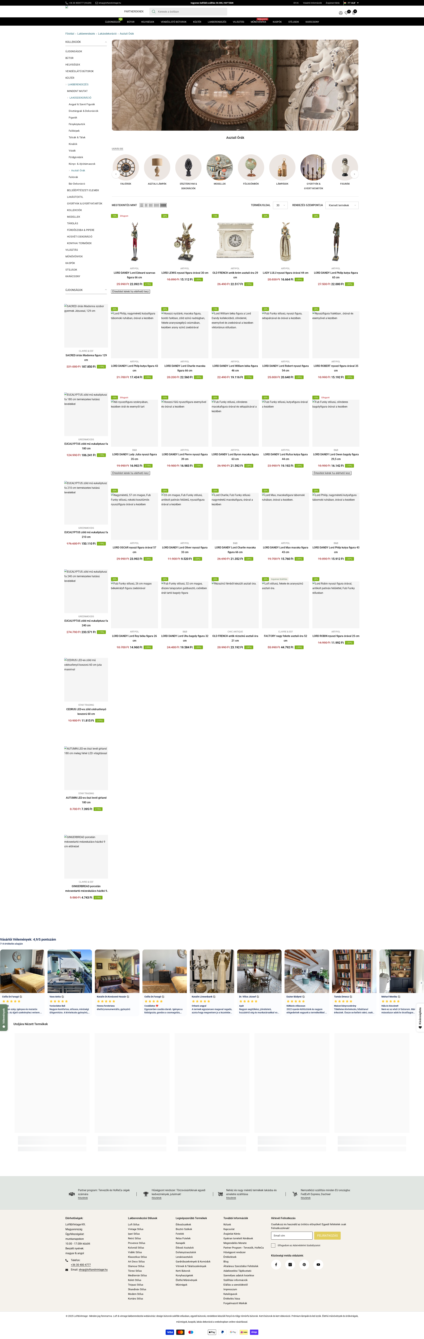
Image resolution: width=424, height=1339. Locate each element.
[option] (125, 171)
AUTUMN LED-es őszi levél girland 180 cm (86, 800)
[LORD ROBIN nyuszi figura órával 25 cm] (335, 604)
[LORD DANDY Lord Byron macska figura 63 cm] (235, 423)
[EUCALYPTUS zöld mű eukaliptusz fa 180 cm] (86, 414)
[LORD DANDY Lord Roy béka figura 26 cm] (134, 604)
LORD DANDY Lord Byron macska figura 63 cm (235, 457)
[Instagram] (290, 1265)
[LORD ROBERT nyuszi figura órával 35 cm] (335, 334)
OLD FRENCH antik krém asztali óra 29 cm (235, 275)
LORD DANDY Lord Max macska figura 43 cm (285, 550)
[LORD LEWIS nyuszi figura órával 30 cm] (184, 241)
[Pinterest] (304, 1265)
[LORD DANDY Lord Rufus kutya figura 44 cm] (285, 423)
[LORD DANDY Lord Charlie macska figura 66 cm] (184, 334)
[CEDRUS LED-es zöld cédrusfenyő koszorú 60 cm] (86, 680)
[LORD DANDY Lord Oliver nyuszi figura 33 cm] (184, 516)
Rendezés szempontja (307, 205)
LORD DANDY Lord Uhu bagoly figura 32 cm (184, 638)
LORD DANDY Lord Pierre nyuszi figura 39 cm (185, 457)
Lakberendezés (86, 33)
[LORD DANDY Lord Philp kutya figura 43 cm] (134, 334)
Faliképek (74, 130)
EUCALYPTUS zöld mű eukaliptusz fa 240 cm (86, 623)
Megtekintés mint (124, 205)
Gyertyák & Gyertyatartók (313, 186)
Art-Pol (134, 268)
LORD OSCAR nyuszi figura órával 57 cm (134, 550)
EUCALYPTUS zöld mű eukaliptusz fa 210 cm (86, 535)
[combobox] (191, 12)
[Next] (354, 174)
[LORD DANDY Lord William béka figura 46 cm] (235, 334)
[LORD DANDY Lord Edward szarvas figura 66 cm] (134, 241)
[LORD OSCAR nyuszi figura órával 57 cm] (134, 516)
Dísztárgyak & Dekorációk (83, 110)
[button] (141, 205)
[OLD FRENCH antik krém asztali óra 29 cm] (235, 241)
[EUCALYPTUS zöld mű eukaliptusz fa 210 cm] (86, 503)
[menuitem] (86, 51)
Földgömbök (76, 157)
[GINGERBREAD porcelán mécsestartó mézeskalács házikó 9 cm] (86, 857)
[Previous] (116, 174)
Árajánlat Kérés (333, 3)
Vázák (72, 150)
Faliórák (73, 177)
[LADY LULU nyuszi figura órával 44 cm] (285, 241)
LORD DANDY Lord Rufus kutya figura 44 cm (286, 457)
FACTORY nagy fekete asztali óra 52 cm (285, 638)
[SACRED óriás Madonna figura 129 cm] (86, 326)
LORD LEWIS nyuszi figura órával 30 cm (184, 272)
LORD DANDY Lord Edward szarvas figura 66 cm (134, 275)
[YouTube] (318, 1265)
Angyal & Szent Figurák (82, 104)
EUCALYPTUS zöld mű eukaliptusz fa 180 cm (86, 446)
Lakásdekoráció (107, 33)
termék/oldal (260, 205)
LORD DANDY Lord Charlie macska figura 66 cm (184, 368)
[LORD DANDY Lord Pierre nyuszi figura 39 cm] (184, 423)
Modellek (220, 183)
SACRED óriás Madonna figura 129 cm (86, 358)
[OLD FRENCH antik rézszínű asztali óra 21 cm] (235, 604)
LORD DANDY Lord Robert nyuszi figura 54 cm (285, 368)
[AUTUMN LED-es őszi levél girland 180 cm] (86, 768)
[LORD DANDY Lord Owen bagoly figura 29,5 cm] (335, 423)
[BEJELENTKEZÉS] (341, 13)
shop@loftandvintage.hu (110, 3)
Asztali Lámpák (157, 183)
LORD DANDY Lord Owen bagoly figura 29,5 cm (336, 457)
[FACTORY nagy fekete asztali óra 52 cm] (285, 604)
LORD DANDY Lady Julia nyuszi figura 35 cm (134, 457)
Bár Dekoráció (77, 183)
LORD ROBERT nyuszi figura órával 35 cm (336, 368)
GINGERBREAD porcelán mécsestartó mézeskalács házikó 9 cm (86, 889)
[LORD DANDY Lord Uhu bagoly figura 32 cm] (184, 604)
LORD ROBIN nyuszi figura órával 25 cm (336, 636)
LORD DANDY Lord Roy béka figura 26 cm (134, 638)
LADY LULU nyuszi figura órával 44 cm (285, 272)
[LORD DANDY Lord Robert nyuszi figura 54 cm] (285, 334)
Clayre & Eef (86, 351)
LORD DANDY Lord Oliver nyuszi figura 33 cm (185, 550)
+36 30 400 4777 (81, 1264)
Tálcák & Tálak (77, 137)
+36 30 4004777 (76, 3)
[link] (235, 85)
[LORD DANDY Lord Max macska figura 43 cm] (285, 516)
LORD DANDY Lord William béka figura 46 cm (235, 368)
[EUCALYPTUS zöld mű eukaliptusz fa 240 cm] (86, 591)
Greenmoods (86, 439)
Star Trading (86, 705)
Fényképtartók (77, 124)
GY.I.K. (296, 3)
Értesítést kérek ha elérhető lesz (130, 291)
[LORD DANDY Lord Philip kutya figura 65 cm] (335, 241)
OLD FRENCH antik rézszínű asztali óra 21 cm (235, 638)
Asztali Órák (127, 33)
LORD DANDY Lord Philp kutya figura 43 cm (134, 368)
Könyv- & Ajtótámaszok (82, 163)
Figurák (73, 117)
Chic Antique (235, 631)
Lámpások (282, 183)
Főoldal (69, 33)
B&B (134, 450)
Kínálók (73, 144)
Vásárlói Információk (312, 3)
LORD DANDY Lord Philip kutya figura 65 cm (336, 275)
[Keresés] (188, 12)
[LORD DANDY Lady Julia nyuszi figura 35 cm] (134, 423)
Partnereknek (134, 11)
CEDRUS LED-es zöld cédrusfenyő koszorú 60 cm (86, 711)
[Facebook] (276, 1265)
